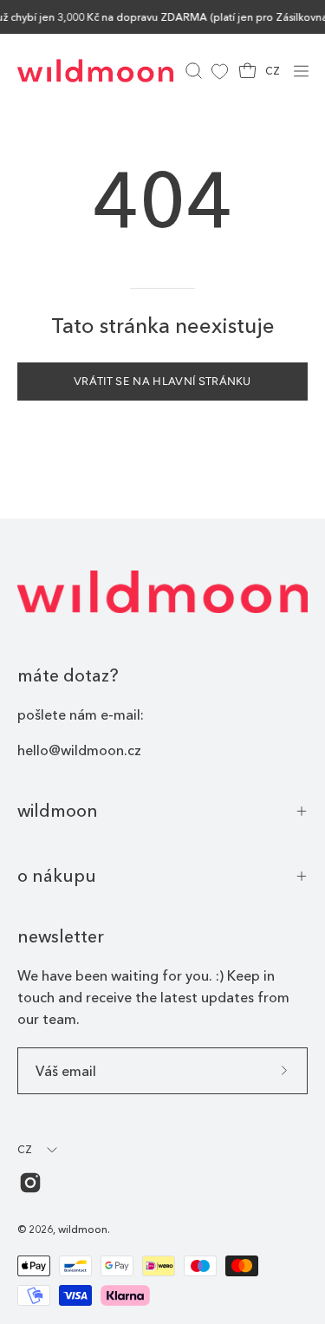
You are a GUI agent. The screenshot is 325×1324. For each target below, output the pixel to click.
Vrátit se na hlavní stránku (162, 381)
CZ (272, 70)
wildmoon (57, 810)
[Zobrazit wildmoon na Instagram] (30, 1183)
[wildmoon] (95, 71)
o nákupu (56, 875)
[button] (192, 71)
